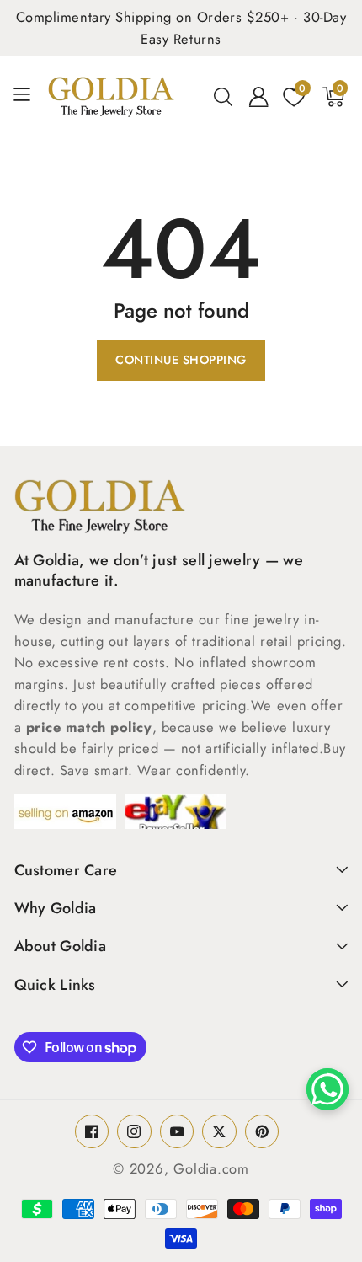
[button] (28, 96)
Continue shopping (181, 359)
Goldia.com (211, 1168)
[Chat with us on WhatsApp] (327, 1089)
